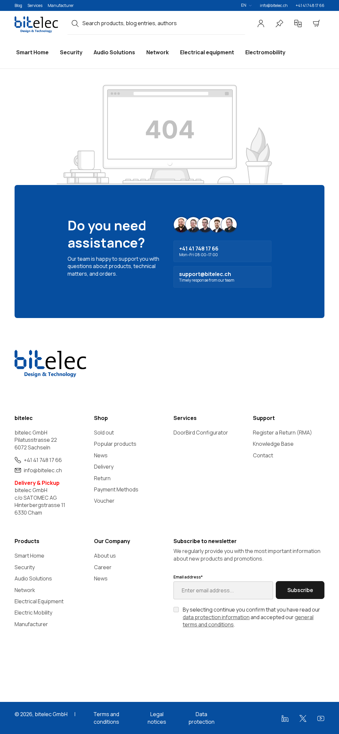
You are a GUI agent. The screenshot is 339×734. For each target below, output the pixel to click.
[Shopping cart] (316, 23)
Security (25, 567)
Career (103, 567)
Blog (18, 5)
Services (34, 5)
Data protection (201, 718)
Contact (263, 455)
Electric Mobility (33, 612)
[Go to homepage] (37, 24)
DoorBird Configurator (200, 432)
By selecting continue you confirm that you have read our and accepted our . (251, 617)
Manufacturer (61, 5)
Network (25, 590)
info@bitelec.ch (274, 5)
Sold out (104, 432)
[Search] (75, 23)
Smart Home (29, 555)
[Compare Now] (298, 23)
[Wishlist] (279, 23)
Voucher (104, 500)
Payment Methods (116, 489)
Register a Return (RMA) (282, 432)
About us (105, 555)
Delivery (104, 466)
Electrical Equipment (39, 601)
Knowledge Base (273, 443)
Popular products (115, 443)
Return (102, 478)
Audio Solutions (33, 578)
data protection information (216, 617)
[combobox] (163, 23)
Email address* (188, 577)
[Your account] (261, 23)
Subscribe (300, 590)
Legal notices (157, 718)
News (101, 455)
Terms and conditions (106, 718)
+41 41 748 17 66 (310, 5)
